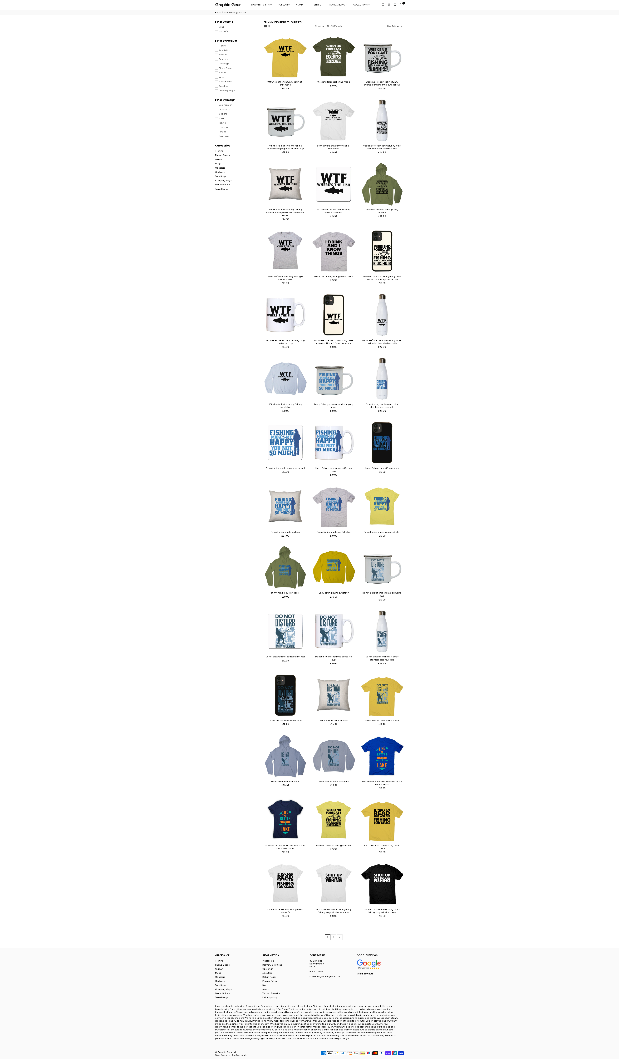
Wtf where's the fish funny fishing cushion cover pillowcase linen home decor (285, 212)
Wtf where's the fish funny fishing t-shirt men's (285, 83)
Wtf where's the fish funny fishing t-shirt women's (285, 278)
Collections (360, 4)
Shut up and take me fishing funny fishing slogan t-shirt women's (333, 911)
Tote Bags (224, 63)
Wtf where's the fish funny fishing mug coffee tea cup (285, 342)
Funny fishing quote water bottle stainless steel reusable (382, 405)
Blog (264, 985)
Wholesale (268, 960)
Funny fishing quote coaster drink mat (285, 468)
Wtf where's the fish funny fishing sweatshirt (285, 405)
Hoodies (223, 54)
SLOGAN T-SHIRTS (260, 4)
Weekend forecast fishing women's (333, 845)
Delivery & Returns (272, 964)
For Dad (222, 132)
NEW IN (300, 4)
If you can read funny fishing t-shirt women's (285, 911)
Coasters (223, 86)
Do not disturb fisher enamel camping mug (382, 594)
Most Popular (225, 105)
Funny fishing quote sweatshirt (333, 592)
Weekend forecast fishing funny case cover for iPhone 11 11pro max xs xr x (382, 278)
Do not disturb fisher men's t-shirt (382, 720)
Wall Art (222, 72)
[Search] (383, 4)
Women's (223, 31)
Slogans (223, 114)
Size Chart (268, 968)
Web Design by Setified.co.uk (231, 1055)
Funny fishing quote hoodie (285, 592)
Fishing (222, 123)
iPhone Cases (225, 68)
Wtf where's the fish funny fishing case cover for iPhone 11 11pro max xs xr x (333, 342)
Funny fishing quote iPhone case (382, 468)
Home (218, 12)
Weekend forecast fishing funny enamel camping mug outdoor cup (382, 83)
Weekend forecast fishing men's (333, 82)
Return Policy (269, 976)
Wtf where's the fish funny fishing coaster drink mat (333, 211)
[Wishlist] (395, 4)
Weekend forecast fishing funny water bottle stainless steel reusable (382, 147)
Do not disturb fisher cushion (333, 720)
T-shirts (317, 4)
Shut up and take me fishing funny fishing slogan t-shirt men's (382, 911)
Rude (221, 118)
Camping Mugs (227, 90)
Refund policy (269, 997)
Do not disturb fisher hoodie (285, 781)
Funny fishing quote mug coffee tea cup (333, 469)
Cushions (223, 59)
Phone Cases (222, 155)
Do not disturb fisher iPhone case (285, 720)
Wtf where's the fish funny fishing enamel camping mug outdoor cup (285, 147)
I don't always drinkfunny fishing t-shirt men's (333, 147)
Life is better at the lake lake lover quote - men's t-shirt (382, 783)
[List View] (269, 26)
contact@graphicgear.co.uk (325, 976)
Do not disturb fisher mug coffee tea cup (333, 658)
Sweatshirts (225, 50)
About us (267, 972)
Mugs (221, 77)
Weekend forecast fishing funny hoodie (382, 211)
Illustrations (225, 109)
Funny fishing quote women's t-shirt (382, 532)
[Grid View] (265, 26)
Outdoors (223, 127)
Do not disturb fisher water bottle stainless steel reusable (382, 658)
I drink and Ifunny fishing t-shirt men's (333, 276)
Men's (221, 27)
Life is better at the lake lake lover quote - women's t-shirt (285, 847)
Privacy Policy (269, 981)
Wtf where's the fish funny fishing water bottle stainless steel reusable (382, 342)
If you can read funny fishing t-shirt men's (382, 847)
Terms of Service (271, 993)
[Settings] (389, 4)
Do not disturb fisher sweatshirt (333, 781)
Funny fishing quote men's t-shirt (334, 532)
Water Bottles (225, 81)
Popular (283, 4)
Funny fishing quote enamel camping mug (333, 405)
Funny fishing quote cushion (285, 532)
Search (266, 989)
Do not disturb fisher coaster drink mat (285, 656)
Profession (224, 136)
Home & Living (337, 4)
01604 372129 (316, 971)
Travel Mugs (221, 189)
